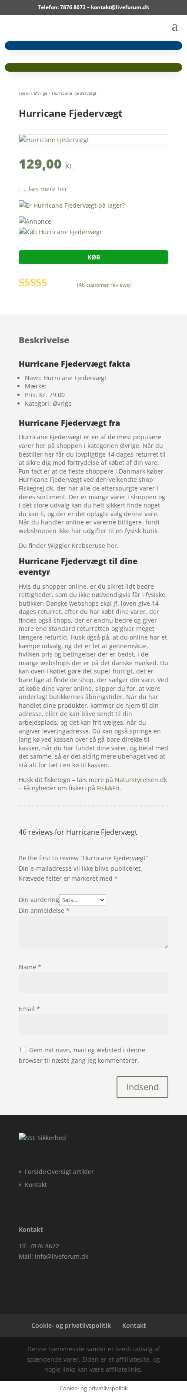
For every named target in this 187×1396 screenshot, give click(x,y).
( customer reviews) (104, 284)
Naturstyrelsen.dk (141, 780)
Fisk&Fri (108, 788)
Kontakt (36, 1184)
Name (30, 967)
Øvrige (40, 93)
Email (29, 1009)
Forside (35, 1171)
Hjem (24, 93)
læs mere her (48, 189)
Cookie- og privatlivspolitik (71, 1325)
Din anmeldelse (44, 910)
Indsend (142, 1087)
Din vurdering (39, 899)
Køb (93, 257)
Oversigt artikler (70, 1171)
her (112, 545)
